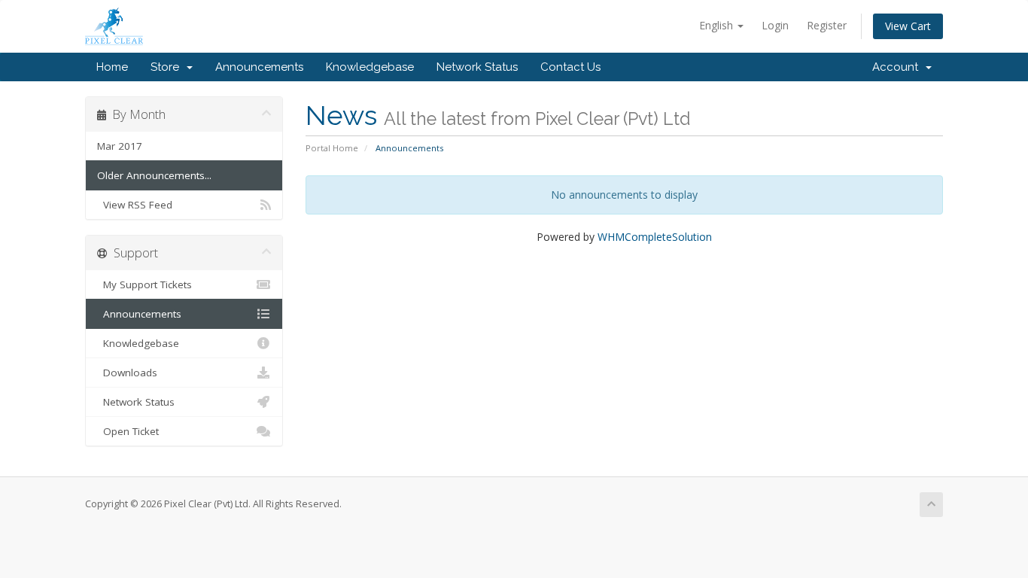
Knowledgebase (370, 67)
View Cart (908, 26)
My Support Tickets (144, 284)
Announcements (259, 67)
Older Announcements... (154, 175)
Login (775, 25)
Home (112, 67)
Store (168, 67)
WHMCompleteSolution (655, 237)
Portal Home (332, 148)
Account (898, 67)
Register (827, 25)
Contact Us (570, 67)
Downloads (127, 372)
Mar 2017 (119, 146)
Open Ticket (128, 431)
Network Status (477, 67)
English (717, 25)
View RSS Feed (134, 204)
